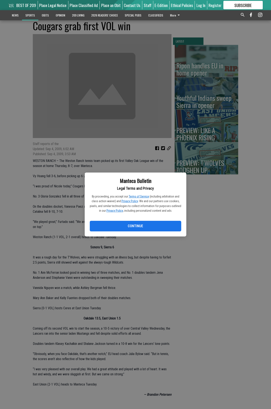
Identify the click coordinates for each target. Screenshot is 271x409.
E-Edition (161, 5)
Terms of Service (139, 196)
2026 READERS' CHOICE (104, 15)
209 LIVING (78, 15)
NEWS (15, 15)
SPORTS (30, 15)
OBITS (45, 15)
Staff (147, 5)
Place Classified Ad (84, 5)
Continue (135, 226)
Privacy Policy (130, 201)
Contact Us (132, 5)
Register (215, 5)
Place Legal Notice (52, 5)
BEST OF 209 (26, 5)
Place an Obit (111, 5)
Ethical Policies (182, 5)
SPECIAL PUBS (133, 15)
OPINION (60, 15)
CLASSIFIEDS (155, 15)
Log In (200, 5)
